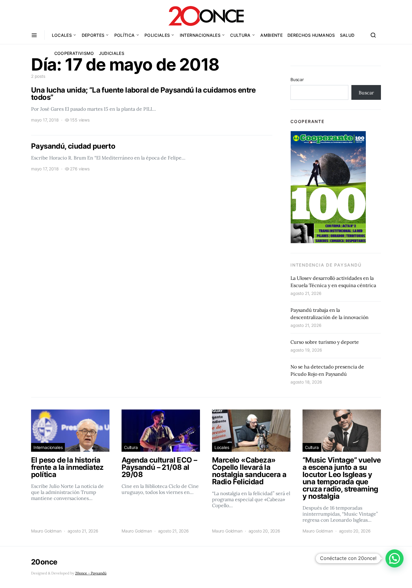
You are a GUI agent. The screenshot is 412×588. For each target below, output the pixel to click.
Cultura (240, 35)
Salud (347, 35)
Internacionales (200, 35)
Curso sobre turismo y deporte (324, 342)
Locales (62, 35)
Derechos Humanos (311, 35)
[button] (394, 558)
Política (124, 35)
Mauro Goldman (46, 530)
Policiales (157, 35)
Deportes (93, 35)
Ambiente (271, 35)
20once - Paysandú (90, 573)
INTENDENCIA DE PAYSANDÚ (325, 264)
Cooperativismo (74, 53)
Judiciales (112, 53)
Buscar (297, 79)
